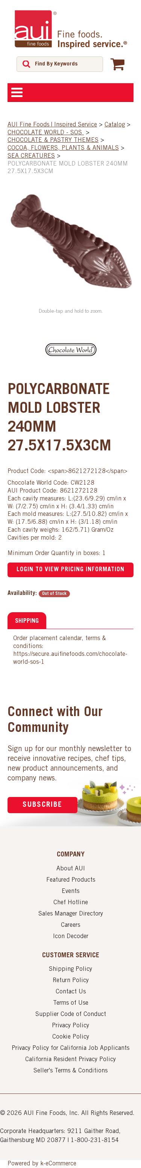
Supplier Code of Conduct (70, 1014)
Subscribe (42, 805)
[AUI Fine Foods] (70, 29)
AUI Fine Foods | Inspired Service (52, 125)
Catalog (115, 125)
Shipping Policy (70, 969)
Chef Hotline (70, 903)
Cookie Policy (70, 1037)
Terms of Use (70, 1003)
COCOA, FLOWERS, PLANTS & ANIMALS (63, 148)
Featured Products (70, 880)
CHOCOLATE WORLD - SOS (46, 133)
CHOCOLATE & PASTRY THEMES (53, 140)
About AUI (70, 869)
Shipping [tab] (27, 621)
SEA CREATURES (31, 156)
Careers (70, 925)
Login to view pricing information (70, 570)
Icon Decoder (70, 937)
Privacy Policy (70, 1026)
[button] (117, 63)
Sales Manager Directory (70, 914)
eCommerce (60, 1164)
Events (70, 891)
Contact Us (71, 992)
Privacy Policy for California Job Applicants (70, 1048)
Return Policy (71, 981)
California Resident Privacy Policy (70, 1060)
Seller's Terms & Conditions (70, 1071)
